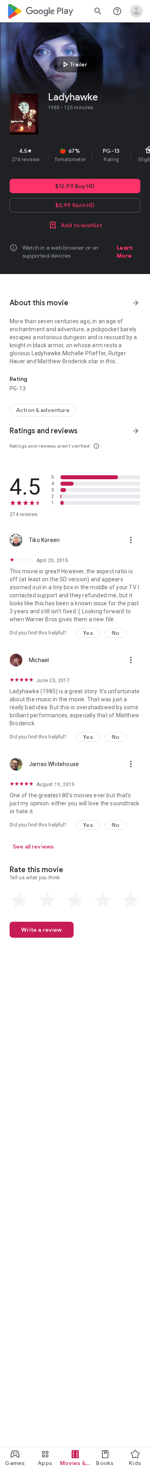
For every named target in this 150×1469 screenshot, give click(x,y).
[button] (88, 633)
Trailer (73, 64)
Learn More (124, 251)
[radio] (19, 900)
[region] (75, 155)
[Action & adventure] (43, 410)
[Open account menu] (136, 11)
